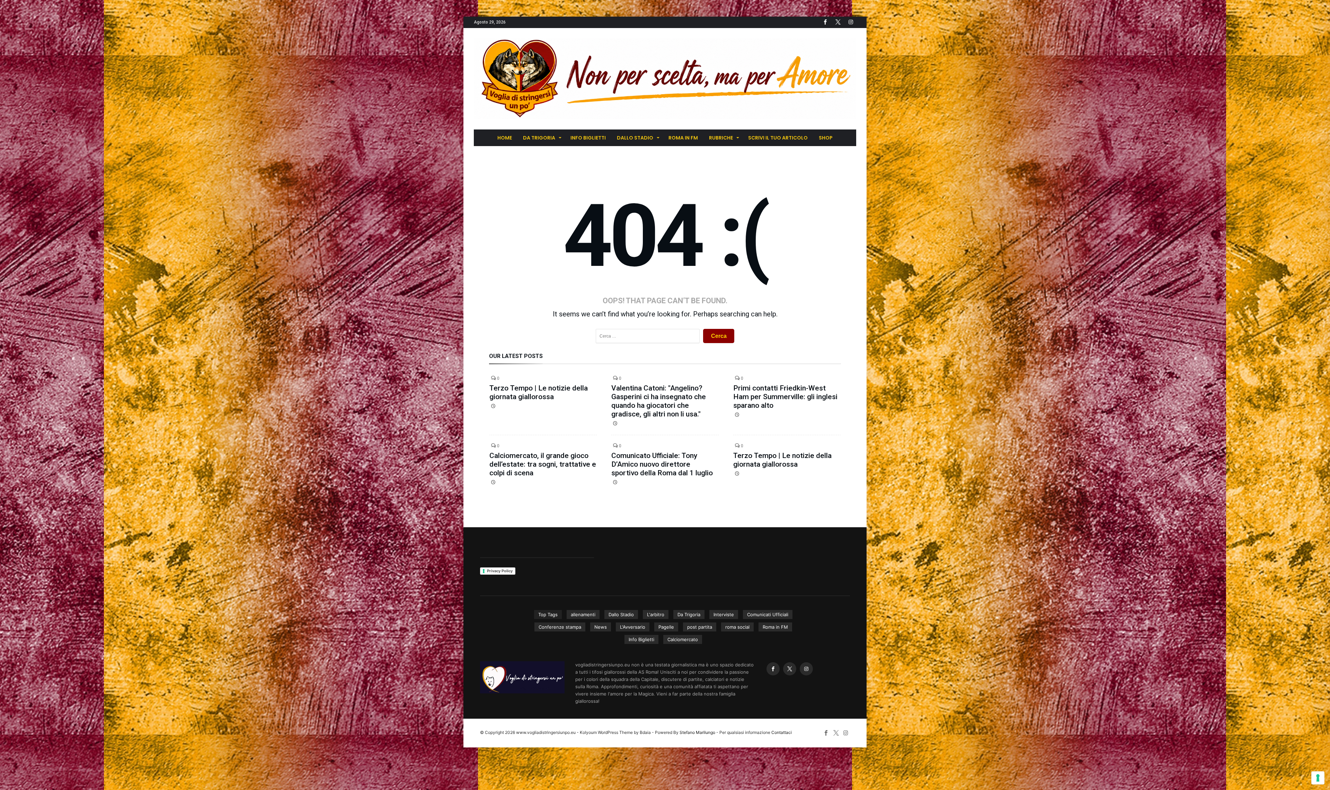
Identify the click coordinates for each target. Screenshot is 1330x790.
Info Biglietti (641, 639)
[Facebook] (825, 22)
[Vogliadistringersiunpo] (665, 38)
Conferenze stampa (560, 627)
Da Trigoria (688, 614)
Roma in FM (775, 627)
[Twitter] (837, 22)
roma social (737, 627)
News (600, 627)
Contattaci (781, 732)
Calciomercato (682, 639)
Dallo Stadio (621, 614)
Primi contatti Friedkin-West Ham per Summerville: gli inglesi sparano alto (785, 397)
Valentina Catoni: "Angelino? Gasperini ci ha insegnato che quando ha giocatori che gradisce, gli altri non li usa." (658, 401)
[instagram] (850, 22)
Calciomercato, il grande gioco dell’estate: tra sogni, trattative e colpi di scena (542, 464)
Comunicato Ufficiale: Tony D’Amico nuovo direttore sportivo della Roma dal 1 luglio (662, 464)
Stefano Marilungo (697, 732)
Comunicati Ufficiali (767, 614)
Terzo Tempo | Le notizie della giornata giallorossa (538, 392)
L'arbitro (655, 614)
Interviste (723, 614)
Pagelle (666, 627)
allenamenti (583, 614)
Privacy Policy (500, 570)
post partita (699, 627)
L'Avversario (632, 627)
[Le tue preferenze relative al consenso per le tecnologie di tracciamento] (1317, 777)
